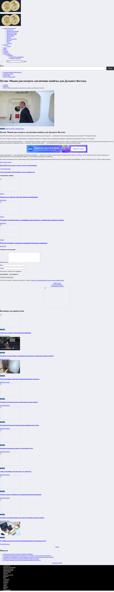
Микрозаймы (10, 36)
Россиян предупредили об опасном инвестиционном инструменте (19, 425)
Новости (5, 45)
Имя (1, 265)
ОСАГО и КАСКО (15, 58)
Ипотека (9, 40)
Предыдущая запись (5, 162)
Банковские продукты (9, 28)
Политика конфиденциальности (12, 72)
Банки (5, 48)
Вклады (9, 37)
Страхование (7, 54)
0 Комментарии (19, 128)
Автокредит (10, 30)
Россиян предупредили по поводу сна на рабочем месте (16, 448)
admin (7, 128)
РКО (8, 42)
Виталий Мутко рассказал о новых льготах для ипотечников (18, 165)
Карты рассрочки (12, 39)
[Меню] (0, 13)
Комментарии (4, 262)
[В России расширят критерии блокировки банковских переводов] (10, 237)
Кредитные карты (12, 33)
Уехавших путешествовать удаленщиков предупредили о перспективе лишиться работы (32, 220)
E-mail (2, 268)
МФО (5, 49)
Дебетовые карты (12, 34)
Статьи (9, 46)
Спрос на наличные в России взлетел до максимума (15, 471)
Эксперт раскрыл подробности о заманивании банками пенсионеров (20, 494)
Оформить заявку (8, 73)
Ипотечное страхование (17, 57)
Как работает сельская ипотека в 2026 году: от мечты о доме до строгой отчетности (27, 555)
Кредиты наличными (13, 31)
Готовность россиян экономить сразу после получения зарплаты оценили (22, 517)
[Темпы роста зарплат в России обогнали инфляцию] (10, 191)
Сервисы (9, 43)
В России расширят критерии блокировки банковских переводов (23, 243)
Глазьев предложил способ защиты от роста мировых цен (17, 172)
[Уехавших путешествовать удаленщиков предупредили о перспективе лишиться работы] (10, 214)
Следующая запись (5, 169)
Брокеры (5, 51)
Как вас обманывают (9, 76)
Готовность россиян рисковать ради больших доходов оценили (19, 402)
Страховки (10, 55)
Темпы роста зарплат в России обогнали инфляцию (19, 197)
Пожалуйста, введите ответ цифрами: (10, 271)
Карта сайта (6, 75)
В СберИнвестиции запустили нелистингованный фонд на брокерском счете (23, 541)
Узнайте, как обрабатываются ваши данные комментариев (47, 280)
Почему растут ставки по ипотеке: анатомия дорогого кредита (21, 558)
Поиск (2, 66)
